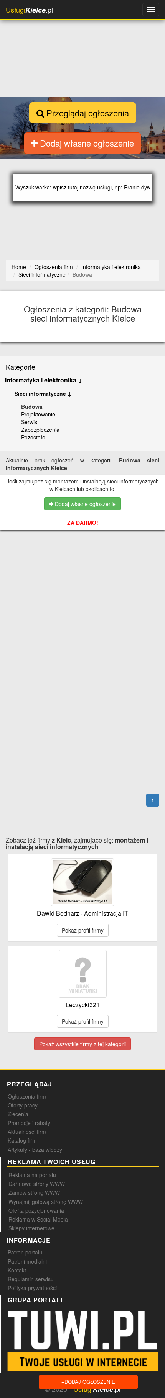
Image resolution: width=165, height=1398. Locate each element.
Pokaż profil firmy (83, 930)
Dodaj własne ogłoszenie (86, 143)
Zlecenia (18, 1114)
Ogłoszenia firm (27, 1096)
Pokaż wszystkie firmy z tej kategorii (82, 1044)
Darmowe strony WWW (36, 1183)
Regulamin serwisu (31, 1279)
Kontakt (17, 1270)
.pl (29, 10)
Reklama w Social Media (38, 1219)
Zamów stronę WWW (34, 1192)
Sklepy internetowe (31, 1228)
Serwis (29, 422)
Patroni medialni (27, 1261)
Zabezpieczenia (40, 429)
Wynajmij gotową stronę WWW (45, 1201)
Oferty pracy (23, 1105)
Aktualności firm (27, 1131)
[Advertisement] (85, 577)
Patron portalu (25, 1252)
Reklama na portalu (32, 1175)
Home (19, 267)
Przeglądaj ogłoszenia (86, 113)
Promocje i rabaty (29, 1123)
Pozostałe (33, 437)
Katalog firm (22, 1140)
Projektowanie (38, 414)
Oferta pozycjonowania (36, 1210)
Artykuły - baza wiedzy (35, 1149)
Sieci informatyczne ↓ (43, 393)
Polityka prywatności (32, 1288)
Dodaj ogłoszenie (88, 1381)
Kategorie (20, 367)
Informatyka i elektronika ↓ (43, 380)
